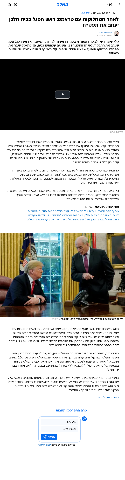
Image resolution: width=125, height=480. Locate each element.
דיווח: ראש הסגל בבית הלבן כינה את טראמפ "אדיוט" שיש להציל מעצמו (73, 215)
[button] (109, 4)
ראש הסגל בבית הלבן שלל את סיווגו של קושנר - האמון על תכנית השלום (73, 219)
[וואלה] (62, 4)
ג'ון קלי (101, 397)
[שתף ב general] (9, 4)
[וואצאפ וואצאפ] (15, 4)
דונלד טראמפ (112, 397)
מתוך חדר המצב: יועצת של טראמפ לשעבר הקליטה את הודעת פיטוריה (73, 211)
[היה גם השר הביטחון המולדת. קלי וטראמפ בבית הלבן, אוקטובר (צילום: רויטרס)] (62, 277)
